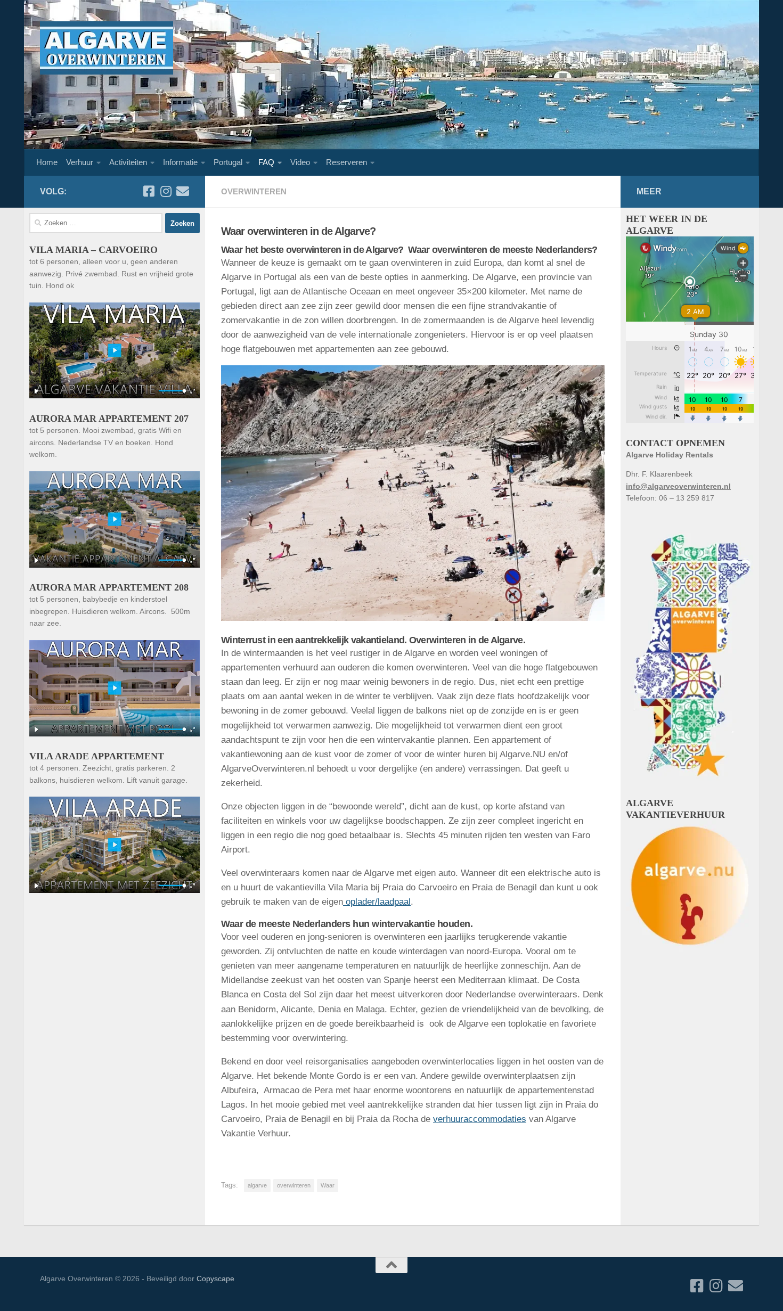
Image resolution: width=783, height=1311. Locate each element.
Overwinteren (254, 191)
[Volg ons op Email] (182, 191)
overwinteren (294, 1185)
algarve (257, 1185)
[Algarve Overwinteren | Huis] (106, 48)
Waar (328, 1185)
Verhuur (79, 162)
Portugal (228, 162)
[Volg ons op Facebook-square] (148, 191)
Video (300, 162)
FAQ (266, 162)
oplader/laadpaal (377, 902)
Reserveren (346, 162)
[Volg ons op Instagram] (165, 191)
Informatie (180, 162)
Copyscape (215, 1278)
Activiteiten (128, 162)
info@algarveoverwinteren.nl (678, 486)
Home (47, 162)
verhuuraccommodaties (479, 1119)
